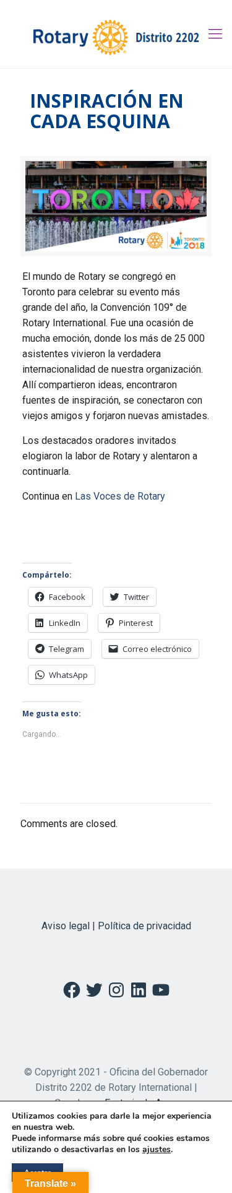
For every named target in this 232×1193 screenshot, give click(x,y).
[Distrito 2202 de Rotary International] (116, 34)
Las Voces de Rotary (120, 496)
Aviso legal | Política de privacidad (116, 926)
